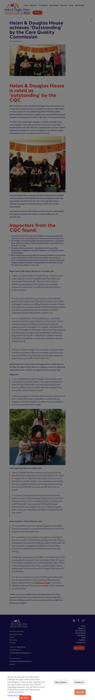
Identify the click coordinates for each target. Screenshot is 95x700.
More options (61, 682)
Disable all (79, 682)
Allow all (79, 692)
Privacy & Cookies (15, 695)
